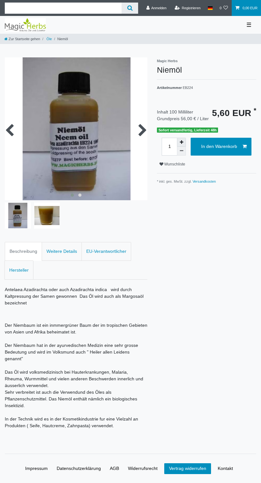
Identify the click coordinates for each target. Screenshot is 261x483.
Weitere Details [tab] (61, 251)
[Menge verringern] (181, 151)
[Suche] (130, 8)
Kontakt (225, 468)
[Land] (210, 8)
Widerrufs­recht (143, 468)
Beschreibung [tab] (23, 251)
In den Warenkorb (219, 146)
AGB (114, 468)
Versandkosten (204, 181)
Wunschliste (174, 164)
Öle (49, 39)
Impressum (36, 468)
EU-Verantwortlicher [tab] (106, 251)
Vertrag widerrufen (187, 468)
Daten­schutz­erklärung (79, 468)
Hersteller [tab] (19, 270)
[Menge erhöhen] (181, 142)
